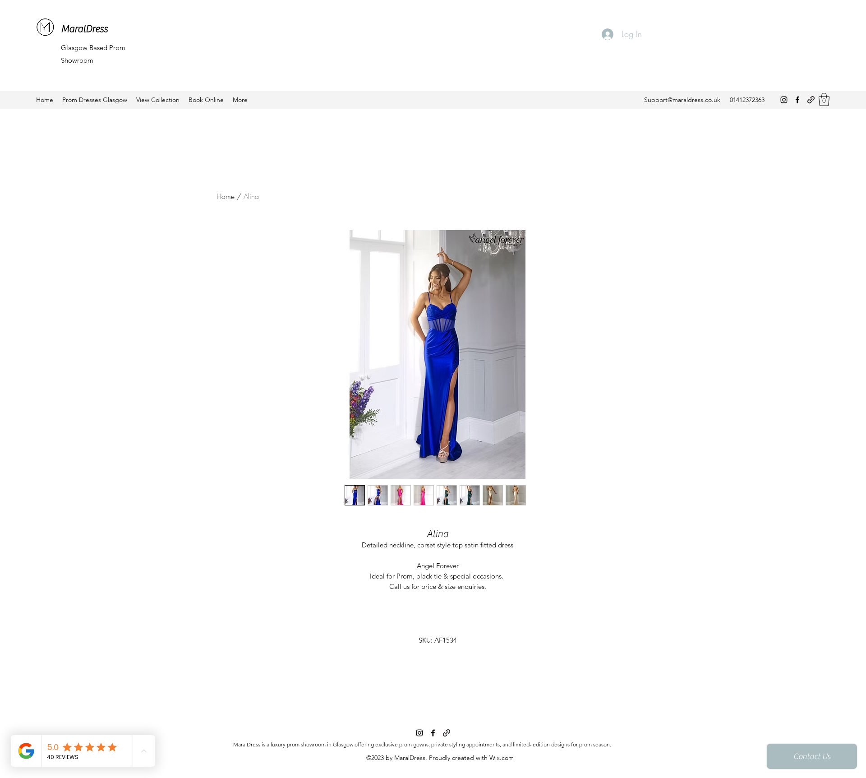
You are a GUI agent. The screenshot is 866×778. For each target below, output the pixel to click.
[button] (824, 99)
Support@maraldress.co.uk (682, 100)
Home (225, 196)
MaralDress (84, 29)
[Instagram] (783, 99)
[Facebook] (797, 99)
